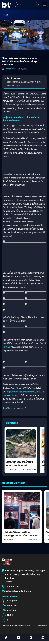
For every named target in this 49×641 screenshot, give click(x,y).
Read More (28, 469)
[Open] (44, 5)
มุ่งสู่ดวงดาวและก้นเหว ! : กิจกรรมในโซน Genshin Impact (24, 83)
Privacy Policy (42, 625)
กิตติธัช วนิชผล (11, 68)
